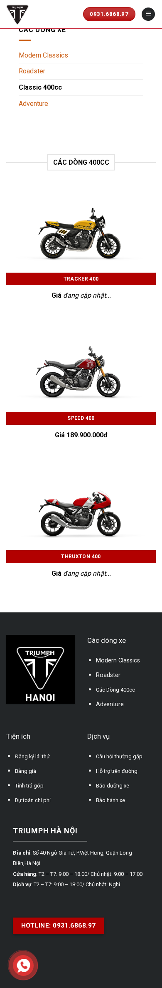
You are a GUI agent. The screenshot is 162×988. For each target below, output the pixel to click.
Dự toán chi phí (33, 800)
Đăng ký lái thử (32, 756)
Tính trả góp (29, 785)
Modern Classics (43, 55)
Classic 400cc (40, 87)
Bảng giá (25, 771)
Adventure (33, 104)
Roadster (32, 71)
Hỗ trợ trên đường (116, 771)
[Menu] (148, 14)
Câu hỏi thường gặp (119, 756)
